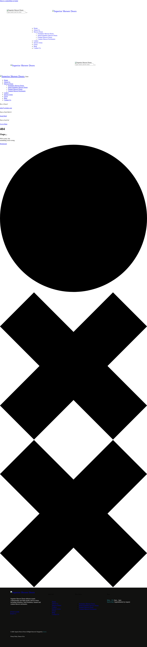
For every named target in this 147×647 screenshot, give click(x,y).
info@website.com (6, 108)
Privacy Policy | (14, 636)
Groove (44, 631)
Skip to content (5, 1)
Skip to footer (14, 1)
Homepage (3, 144)
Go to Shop (3, 124)
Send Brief (3, 116)
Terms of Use (21, 636)
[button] (76, 68)
